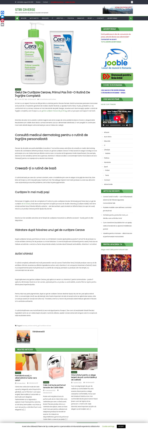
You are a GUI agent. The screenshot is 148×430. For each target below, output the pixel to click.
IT (52, 18)
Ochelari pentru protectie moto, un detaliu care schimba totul (115, 216)
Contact (45, 2)
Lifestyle (60, 18)
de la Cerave (26, 204)
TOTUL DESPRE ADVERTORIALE (111, 42)
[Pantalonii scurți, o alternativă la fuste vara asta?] (28, 362)
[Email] (2, 25)
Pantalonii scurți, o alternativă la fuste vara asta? (26, 377)
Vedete (107, 153)
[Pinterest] (2, 21)
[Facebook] (2, 12)
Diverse (38, 2)
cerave (24, 326)
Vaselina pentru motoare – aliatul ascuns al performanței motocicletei (117, 235)
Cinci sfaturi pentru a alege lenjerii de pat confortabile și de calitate (84, 377)
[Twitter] (2, 17)
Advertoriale (112, 18)
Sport (90, 18)
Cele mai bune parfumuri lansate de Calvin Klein (54, 386)
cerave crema (32, 326)
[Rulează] (104, 125)
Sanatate (80, 18)
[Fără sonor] (127, 125)
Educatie (45, 18)
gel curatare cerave (44, 326)
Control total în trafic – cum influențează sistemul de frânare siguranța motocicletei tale (117, 200)
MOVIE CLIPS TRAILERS (108, 104)
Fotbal (107, 170)
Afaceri (23, 18)
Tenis (107, 175)
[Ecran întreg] (130, 125)
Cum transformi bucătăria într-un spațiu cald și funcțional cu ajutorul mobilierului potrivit (117, 226)
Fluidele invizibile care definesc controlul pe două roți (117, 209)
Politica (71, 18)
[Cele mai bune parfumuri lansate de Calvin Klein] (56, 367)
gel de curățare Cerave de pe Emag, (54, 111)
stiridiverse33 (31, 99)
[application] (117, 118)
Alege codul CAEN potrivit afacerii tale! (114, 250)
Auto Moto (34, 18)
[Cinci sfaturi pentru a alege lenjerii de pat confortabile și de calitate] (84, 362)
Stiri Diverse (25, 9)
